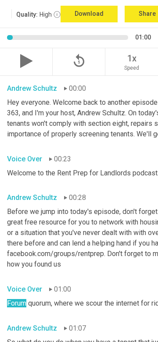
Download (89, 13)
